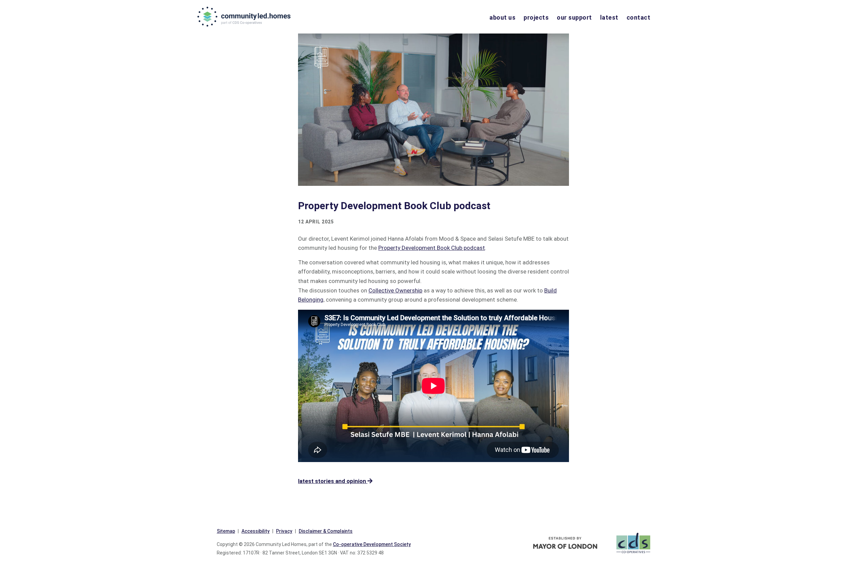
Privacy (284, 531)
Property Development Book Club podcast (431, 247)
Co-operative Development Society (372, 544)
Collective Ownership (395, 290)
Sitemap (226, 531)
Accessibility (255, 531)
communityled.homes (244, 16)
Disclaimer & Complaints (326, 531)
